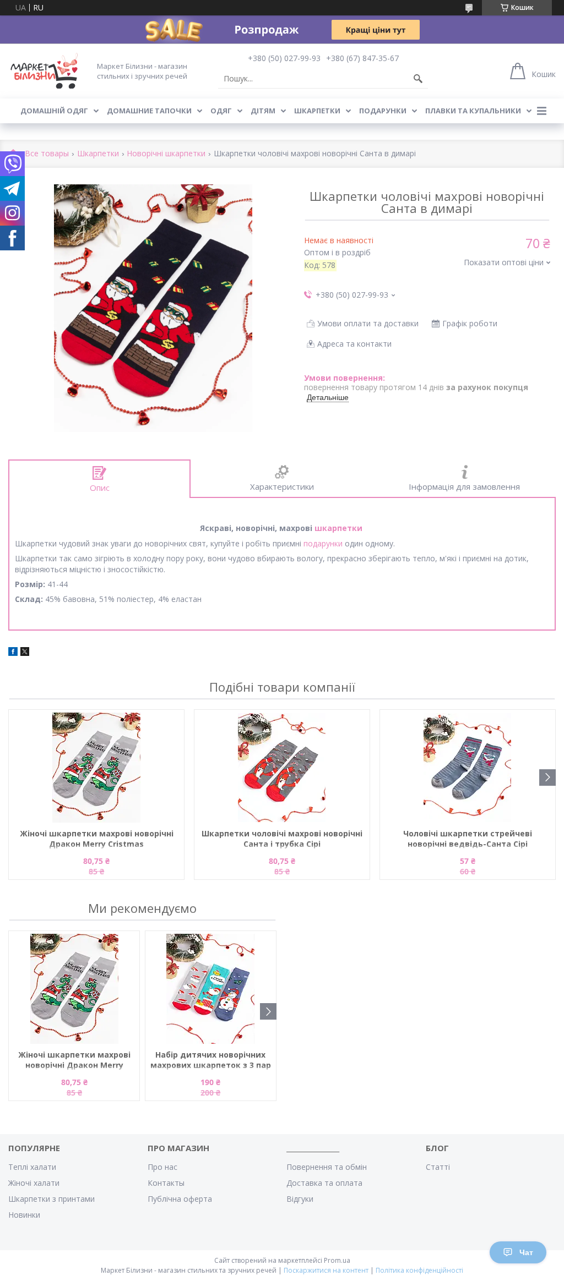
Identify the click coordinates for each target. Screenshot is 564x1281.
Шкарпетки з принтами (51, 1199)
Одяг (221, 111)
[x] (24, 653)
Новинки (24, 1214)
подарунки (323, 543)
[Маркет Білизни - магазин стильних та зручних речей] (44, 71)
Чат (526, 1252)
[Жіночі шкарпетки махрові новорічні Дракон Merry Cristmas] (96, 768)
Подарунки (382, 111)
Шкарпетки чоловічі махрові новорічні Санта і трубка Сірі (282, 838)
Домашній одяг (54, 111)
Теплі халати (32, 1167)
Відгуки (299, 1199)
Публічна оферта (180, 1199)
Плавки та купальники (473, 111)
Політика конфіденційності (419, 1270)
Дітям (263, 111)
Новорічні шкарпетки (166, 153)
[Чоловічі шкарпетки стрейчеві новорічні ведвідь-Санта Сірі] (467, 768)
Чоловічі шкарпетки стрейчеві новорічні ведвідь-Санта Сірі (467, 838)
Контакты (166, 1183)
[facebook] (13, 653)
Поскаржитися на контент (326, 1270)
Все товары (47, 153)
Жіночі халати (33, 1183)
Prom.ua (337, 1260)
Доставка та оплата (324, 1183)
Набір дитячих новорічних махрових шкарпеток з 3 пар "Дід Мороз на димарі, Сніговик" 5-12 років (210, 1060)
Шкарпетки (317, 111)
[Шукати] (418, 78)
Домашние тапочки (149, 111)
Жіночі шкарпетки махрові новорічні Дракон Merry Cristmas (96, 838)
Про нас (162, 1167)
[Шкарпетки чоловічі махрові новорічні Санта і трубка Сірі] (282, 768)
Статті (438, 1167)
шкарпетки (338, 528)
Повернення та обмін (326, 1167)
